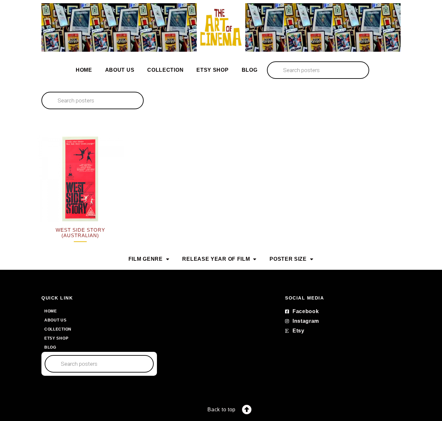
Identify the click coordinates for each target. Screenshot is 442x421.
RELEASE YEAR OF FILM (216, 259)
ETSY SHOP (212, 70)
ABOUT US (120, 70)
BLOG (250, 70)
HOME (84, 70)
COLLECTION (165, 70)
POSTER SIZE (288, 259)
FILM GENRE (145, 259)
